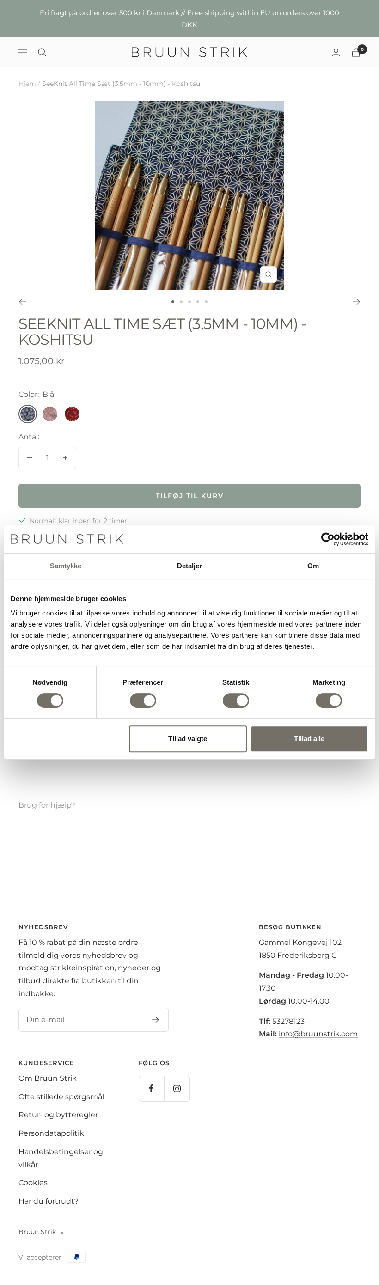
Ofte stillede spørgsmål (61, 1096)
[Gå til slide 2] (181, 301)
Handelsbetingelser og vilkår (60, 1158)
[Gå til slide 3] (189, 301)
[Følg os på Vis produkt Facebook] (151, 1088)
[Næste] (357, 301)
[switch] (143, 700)
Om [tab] (313, 566)
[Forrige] (22, 301)
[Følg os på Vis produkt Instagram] (177, 1088)
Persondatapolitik (51, 1133)
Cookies (33, 1182)
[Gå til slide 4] (197, 301)
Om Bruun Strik (47, 1078)
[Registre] (155, 1020)
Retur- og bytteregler (58, 1114)
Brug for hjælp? (46, 805)
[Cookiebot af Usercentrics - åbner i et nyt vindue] (327, 539)
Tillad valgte (187, 739)
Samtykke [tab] (66, 566)
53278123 (288, 1021)
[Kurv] (356, 52)
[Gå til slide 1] (172, 301)
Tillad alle (309, 739)
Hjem (27, 83)
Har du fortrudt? (48, 1201)
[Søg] (42, 52)
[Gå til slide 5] (206, 301)
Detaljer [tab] (189, 566)
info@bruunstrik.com (318, 1033)
